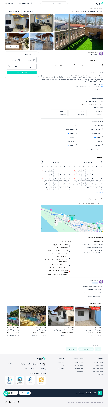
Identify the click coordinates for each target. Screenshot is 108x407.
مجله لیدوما (61, 362)
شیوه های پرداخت (78, 362)
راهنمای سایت (99, 365)
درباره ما (62, 365)
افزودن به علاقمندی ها (11, 11)
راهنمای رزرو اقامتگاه (98, 362)
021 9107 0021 (34, 364)
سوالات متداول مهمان (97, 368)
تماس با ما (61, 368)
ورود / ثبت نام (12, 3)
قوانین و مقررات (79, 368)
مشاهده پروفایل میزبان (94, 296)
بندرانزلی (91, 8)
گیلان (95, 8)
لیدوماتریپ (100, 8)
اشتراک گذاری (27, 11)
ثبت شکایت (80, 371)
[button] (72, 218)
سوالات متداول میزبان (97, 371)
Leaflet (100, 231)
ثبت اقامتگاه (100, 374)
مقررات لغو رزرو (79, 365)
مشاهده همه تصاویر (12, 47)
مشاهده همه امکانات (94, 150)
